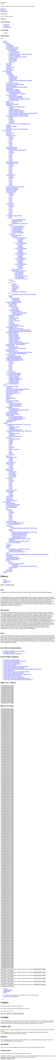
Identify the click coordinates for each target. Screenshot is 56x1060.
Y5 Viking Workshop (17, 227)
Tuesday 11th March (14, 336)
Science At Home (13, 567)
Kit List (11, 425)
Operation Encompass (14, 109)
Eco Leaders (12, 473)
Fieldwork (14, 236)
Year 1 (10, 139)
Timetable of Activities (14, 427)
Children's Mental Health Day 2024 (14, 358)
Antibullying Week (16, 301)
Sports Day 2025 (10, 203)
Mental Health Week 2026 (12, 163)
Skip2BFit (14, 289)
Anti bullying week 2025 (12, 189)
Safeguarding (9, 105)
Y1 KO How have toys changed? (11, 662)
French (8, 543)
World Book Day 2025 (11, 327)
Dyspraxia (11, 122)
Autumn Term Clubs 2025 (15, 403)
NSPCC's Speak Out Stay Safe (16, 110)
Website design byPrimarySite (11, 996)
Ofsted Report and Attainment (13, 91)
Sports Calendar (10, 491)
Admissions (9, 72)
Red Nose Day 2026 (14, 382)
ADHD (11, 117)
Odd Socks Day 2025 (11, 190)
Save (13, 1058)
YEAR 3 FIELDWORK (21, 248)
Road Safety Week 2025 (12, 188)
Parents (5, 385)
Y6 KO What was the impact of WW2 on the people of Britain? (18, 679)
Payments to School (11, 398)
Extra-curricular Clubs (11, 457)
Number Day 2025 (10, 349)
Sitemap (5, 988)
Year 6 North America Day (21, 278)
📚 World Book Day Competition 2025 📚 (19, 329)
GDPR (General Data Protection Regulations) (16, 87)
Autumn (11, 458)
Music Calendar (10, 463)
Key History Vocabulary (9, 652)
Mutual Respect (13, 79)
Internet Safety (9, 88)
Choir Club (9, 497)
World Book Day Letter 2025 (16, 328)
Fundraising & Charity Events (13, 374)
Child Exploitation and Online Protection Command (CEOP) (23, 113)
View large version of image (7, 685)
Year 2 (10, 140)
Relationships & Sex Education (13, 558)
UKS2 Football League (17, 314)
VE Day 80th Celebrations (18, 226)
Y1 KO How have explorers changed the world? (15, 661)
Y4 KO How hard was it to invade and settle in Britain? (16, 671)
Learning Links (9, 499)
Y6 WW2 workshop (17, 230)
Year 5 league (15, 307)
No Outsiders (9, 555)
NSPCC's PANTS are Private (16, 112)
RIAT (10, 568)
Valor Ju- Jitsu (15, 285)
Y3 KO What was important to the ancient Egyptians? (16, 666)
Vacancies (8, 66)
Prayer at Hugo (12, 60)
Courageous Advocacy (14, 51)
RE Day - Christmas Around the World (15, 186)
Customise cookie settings (17, 1013)
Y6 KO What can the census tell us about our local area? (17, 678)
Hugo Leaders (9, 470)
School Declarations (14, 100)
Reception (11, 138)
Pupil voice (12, 62)
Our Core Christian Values (12, 47)
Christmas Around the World (18, 219)
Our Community (10, 70)
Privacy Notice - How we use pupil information (17, 129)
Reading (11, 440)
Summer (11, 461)
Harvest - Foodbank (14, 377)
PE (10, 282)
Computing (12, 454)
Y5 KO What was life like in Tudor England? (14, 677)
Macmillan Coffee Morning (15, 378)
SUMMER (20, 241)
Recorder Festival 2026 (11, 147)
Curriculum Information (11, 505)
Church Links (9, 45)
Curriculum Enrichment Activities (14, 215)
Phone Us (7, 24)
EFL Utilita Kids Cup (17, 311)
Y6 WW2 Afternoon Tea (18, 228)
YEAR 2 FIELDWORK (21, 243)
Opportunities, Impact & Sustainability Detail (19, 98)
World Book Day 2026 (11, 148)
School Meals (9, 407)
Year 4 (10, 143)
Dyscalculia (12, 121)
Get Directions (7, 27)
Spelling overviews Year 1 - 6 (19, 537)
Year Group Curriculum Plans (13, 504)
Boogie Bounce (15, 287)
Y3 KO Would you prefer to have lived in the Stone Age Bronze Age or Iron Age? (22, 669)
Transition (8, 127)
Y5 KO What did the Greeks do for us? (13, 675)
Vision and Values (10, 67)
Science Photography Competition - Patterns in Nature (24, 566)
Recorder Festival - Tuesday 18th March (15, 344)
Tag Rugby (12, 316)
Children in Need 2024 (14, 379)
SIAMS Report (12, 50)
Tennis (10, 217)
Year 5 (10, 144)
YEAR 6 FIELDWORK (21, 264)
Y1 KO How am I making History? (12, 659)
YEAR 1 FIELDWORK (21, 238)
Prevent (11, 81)
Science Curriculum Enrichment (16, 563)
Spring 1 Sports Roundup (15, 356)
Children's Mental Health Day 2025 (14, 360)
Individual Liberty (13, 77)
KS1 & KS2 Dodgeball (14, 315)
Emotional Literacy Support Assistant (15, 84)
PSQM (11, 562)
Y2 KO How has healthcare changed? (12, 663)
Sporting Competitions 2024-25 (13, 302)
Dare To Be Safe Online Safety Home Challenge (20, 352)
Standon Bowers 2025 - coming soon (17, 348)
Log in (5, 572)
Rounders (11, 321)
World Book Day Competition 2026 (17, 150)
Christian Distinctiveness (12, 49)
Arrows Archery (13, 304)
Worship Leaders (13, 59)
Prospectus (8, 64)
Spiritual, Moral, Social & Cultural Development (20, 54)
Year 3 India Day (19, 274)
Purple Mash (9, 570)
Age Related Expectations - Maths (17, 551)
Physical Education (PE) (12, 557)
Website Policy (7, 991)
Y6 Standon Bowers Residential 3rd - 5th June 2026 (18, 424)
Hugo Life (8, 455)
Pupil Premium (9, 102)
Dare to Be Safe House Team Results (17, 353)
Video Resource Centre (11, 500)
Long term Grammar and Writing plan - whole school (24, 532)
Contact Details (9, 46)
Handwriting (12, 539)
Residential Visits (10, 345)
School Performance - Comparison (17, 93)
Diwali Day (15, 222)
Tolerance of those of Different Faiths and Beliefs (20, 80)
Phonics (11, 529)
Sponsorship (15, 564)
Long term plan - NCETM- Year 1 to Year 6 (19, 549)
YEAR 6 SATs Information (15, 419)
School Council (10, 469)
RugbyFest (14, 286)
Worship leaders (13, 471)
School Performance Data (15, 92)
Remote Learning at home (12, 104)
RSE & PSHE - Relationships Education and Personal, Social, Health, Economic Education (27, 554)
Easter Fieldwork (16, 269)
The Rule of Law (13, 76)
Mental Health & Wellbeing (12, 89)
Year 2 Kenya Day (19, 273)
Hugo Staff (9, 68)
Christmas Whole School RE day (19, 223)
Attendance (9, 387)
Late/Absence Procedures (12, 391)
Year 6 (10, 146)
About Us (6, 42)
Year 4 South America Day (21, 276)
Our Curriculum (7, 501)
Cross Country (12, 319)
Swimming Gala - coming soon (16, 325)
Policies (8, 101)
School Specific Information (15, 96)
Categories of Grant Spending (16, 97)
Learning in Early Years (14, 524)
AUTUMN (20, 239)
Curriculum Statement (11, 507)
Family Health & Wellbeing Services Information (17, 389)
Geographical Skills (16, 235)
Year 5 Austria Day (19, 277)
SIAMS (8, 125)
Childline (11, 108)
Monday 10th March (14, 335)
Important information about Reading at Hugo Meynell (24, 528)
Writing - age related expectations (20, 533)
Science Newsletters (11, 372)
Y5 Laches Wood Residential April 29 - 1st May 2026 (18, 431)
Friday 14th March (13, 340)
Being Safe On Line (11, 462)
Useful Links (9, 421)
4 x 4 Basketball (13, 303)
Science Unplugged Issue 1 (15, 341)
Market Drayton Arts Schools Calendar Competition (24, 294)
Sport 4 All (11, 323)
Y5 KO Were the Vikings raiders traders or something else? (17, 674)
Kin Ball (14, 283)
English (8, 525)
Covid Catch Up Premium (12, 83)
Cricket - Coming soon (14, 320)
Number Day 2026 (10, 175)
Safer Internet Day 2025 (12, 351)
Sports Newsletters (10, 354)
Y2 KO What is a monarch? (10, 665)
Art (10, 293)
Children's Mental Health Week (13, 357)
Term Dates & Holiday (11, 420)
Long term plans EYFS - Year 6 (19, 536)
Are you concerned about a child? (17, 106)
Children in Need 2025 (14, 375)
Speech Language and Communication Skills (19, 123)
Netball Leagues (13, 306)
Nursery (11, 136)
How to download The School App (14, 390)
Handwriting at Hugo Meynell (19, 534)
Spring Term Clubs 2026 (15, 404)
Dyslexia (11, 119)
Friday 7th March (13, 333)
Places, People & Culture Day (19, 270)
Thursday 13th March (14, 339)
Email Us (7, 26)
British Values (9, 74)
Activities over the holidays (12, 386)
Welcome (8, 43)
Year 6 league (15, 308)
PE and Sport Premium (11, 94)
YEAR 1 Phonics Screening (15, 416)
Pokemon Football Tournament (19, 312)
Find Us (6, 33)
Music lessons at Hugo (11, 490)
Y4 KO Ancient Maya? (9, 670)
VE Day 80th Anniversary (12, 383)
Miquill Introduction (14, 408)
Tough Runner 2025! (11, 192)
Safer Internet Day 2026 (12, 161)
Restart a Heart (15, 299)
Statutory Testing (10, 415)
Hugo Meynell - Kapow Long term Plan (13, 653)
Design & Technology (14, 449)
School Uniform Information (13, 413)
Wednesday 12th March (14, 337)
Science (11, 280)
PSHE (10, 297)
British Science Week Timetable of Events (19, 343)
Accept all (9, 1013)
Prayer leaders (12, 476)
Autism (11, 118)
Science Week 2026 (11, 135)
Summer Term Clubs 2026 (15, 406)
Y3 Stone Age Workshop (18, 232)
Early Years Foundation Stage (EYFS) (15, 522)
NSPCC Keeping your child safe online (18, 114)
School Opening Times (11, 412)
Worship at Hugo (13, 58)
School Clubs (9, 402)
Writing (11, 441)
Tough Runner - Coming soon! (19, 291)
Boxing (14, 290)
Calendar (8, 131)
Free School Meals (13, 411)
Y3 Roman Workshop (17, 231)
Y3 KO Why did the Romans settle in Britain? (14, 667)
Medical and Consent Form (15, 429)
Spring (10, 459)
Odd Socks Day (16, 298)
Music (10, 295)
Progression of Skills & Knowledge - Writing (19, 538)
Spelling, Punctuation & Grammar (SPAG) (19, 541)
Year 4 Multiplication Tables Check (17, 417)
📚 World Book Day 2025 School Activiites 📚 (20, 331)
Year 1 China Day (19, 272)
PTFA (7, 399)
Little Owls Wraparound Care (13, 392)
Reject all (3, 1013)
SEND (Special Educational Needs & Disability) (17, 115)
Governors (8, 63)
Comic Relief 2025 (13, 381)
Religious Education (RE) (12, 559)
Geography (12, 234)
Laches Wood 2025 (13, 347)
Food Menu (12, 428)
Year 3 (10, 142)
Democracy (12, 75)
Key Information (7, 71)
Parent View (9, 396)
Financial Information (11, 85)
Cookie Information (8, 990)
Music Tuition (9, 394)
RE (10, 218)
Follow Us (3, 8)
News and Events (8, 130)
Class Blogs (9, 478)
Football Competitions (14, 310)
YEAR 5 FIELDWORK (21, 259)
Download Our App (8, 571)
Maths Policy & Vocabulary (15, 550)
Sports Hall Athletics (14, 318)
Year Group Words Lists (14, 542)
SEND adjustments (10, 503)
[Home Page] (4, 11)
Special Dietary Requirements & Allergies (19, 410)
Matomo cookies (8, 1039)
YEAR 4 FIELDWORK (21, 253)
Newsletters (9, 134)
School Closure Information (12, 400)
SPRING (20, 240)
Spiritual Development (14, 55)
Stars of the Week (10, 133)
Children (6, 423)
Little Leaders (12, 475)
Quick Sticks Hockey (14, 324)
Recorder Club (9, 496)
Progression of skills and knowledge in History (14, 651)
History (11, 224)
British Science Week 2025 (12, 332)
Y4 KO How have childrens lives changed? (14, 673)
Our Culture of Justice (14, 53)
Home (5, 41)
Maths (10, 442)
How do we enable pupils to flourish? (18, 56)
